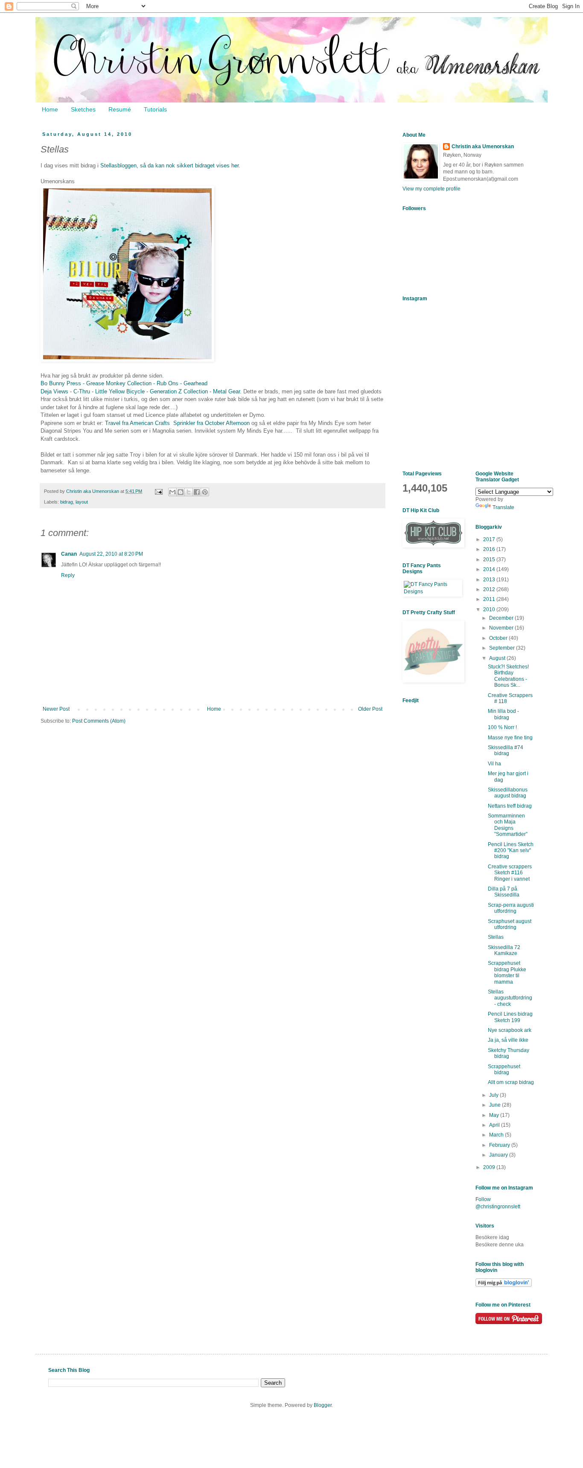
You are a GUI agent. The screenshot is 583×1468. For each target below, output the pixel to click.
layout (82, 501)
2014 (489, 569)
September (502, 648)
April (495, 1125)
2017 (489, 539)
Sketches (83, 109)
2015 (489, 560)
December (502, 618)
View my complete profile (431, 189)
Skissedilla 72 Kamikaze (504, 950)
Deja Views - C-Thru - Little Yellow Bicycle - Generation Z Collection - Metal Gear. (142, 391)
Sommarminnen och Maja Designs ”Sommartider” (508, 825)
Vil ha (494, 764)
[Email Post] (158, 491)
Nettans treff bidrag (510, 806)
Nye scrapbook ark (509, 1030)
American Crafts (151, 423)
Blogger (323, 1405)
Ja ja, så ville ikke (508, 1040)
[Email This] (172, 492)
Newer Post (56, 709)
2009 (489, 1167)
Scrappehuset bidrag (504, 1069)
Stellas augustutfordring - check (510, 998)
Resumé (119, 109)
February (500, 1145)
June (495, 1105)
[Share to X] (188, 492)
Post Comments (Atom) (98, 721)
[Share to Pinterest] (205, 492)
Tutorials (155, 109)
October (499, 638)
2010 (489, 609)
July (494, 1095)
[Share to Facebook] (196, 492)
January (499, 1155)
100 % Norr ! (502, 727)
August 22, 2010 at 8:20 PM (111, 554)
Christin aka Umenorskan (483, 146)
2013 (489, 580)
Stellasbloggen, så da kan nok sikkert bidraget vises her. (170, 165)
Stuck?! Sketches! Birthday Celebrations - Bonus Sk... (508, 676)
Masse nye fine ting (510, 738)
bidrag (66, 501)
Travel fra (117, 423)
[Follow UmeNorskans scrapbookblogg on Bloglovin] (503, 1285)
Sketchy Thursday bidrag (508, 1053)
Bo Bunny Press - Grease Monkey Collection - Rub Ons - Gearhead (125, 383)
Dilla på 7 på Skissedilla (503, 892)
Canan (69, 554)
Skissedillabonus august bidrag (508, 793)
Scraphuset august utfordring (509, 924)
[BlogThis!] (180, 492)
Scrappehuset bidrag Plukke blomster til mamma (507, 972)
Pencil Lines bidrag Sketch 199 (510, 1017)
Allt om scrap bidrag (511, 1082)
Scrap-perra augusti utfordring (511, 908)
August (498, 658)
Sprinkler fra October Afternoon (212, 423)
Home (50, 109)
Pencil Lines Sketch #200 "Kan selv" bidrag (510, 850)
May (494, 1115)
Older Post (370, 709)
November (502, 628)
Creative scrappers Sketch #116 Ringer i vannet (510, 873)
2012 (489, 589)
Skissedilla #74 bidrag (505, 750)
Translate (503, 507)
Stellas (496, 937)
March (497, 1135)
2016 (489, 549)
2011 (489, 599)
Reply (68, 575)
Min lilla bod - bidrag (503, 714)
